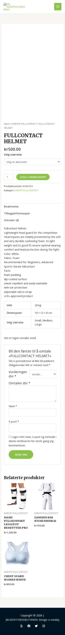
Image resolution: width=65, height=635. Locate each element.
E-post (14, 421)
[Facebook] (28, 626)
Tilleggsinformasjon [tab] (17, 213)
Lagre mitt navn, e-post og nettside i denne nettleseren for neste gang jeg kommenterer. (32, 441)
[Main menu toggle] (57, 6)
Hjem (7, 123)
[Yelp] (21, 626)
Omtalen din (19, 383)
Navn (13, 406)
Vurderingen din (18, 374)
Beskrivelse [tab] (11, 206)
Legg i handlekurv (33, 177)
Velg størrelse (13, 154)
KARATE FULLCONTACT (24, 123)
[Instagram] (43, 626)
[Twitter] (36, 626)
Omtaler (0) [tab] (11, 220)
